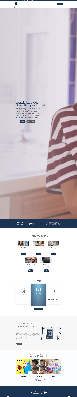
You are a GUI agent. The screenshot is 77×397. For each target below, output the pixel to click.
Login (60, 0)
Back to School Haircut (38, 376)
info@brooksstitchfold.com (31, 0)
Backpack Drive (23, 376)
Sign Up (62, 0)
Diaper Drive (54, 376)
